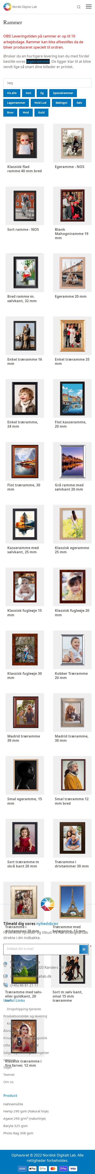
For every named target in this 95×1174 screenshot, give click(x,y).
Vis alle (12, 93)
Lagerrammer (16, 103)
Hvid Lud (40, 103)
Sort (28, 93)
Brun (10, 112)
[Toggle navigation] (88, 7)
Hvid (26, 112)
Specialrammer (63, 93)
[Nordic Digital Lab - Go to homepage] (47, 904)
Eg (42, 93)
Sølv (79, 103)
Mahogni (61, 103)
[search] (78, 7)
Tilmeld (83, 949)
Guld (41, 112)
